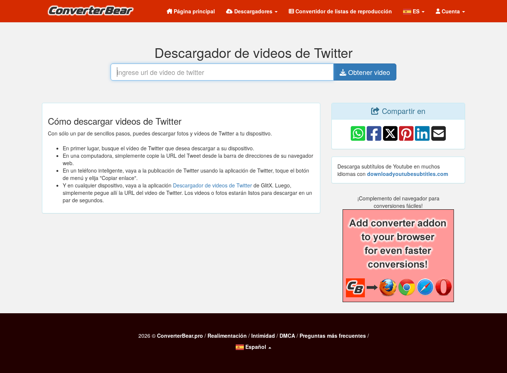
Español (256, 346)
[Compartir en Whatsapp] (358, 139)
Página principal (193, 11)
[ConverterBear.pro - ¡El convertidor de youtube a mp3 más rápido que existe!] (93, 12)
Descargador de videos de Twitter (212, 185)
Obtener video (368, 72)
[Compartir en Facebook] (374, 139)
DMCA (287, 335)
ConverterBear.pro (180, 335)
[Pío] (390, 139)
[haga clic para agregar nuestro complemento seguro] (398, 255)
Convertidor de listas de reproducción (343, 11)
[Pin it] (406, 139)
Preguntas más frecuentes (333, 335)
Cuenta (450, 11)
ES (416, 11)
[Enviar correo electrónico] (438, 139)
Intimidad (263, 335)
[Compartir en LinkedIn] (422, 139)
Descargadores (253, 11)
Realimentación (227, 335)
